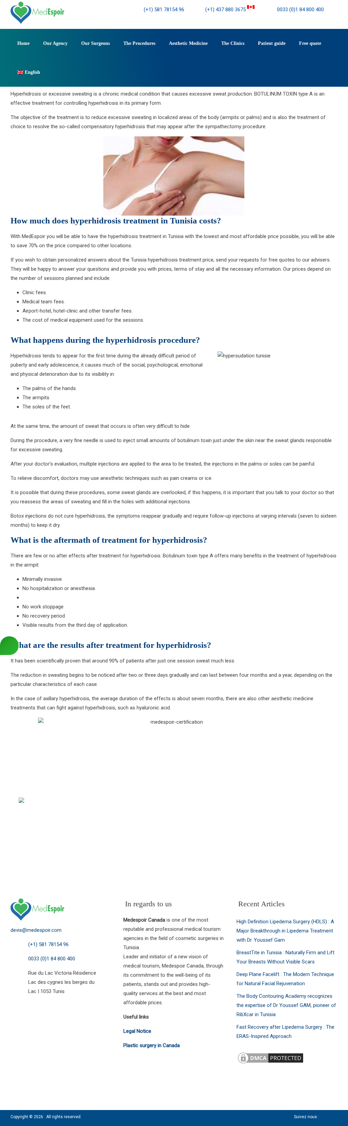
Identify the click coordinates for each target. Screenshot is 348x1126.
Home (23, 43)
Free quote (310, 43)
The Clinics (232, 43)
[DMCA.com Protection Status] (270, 1056)
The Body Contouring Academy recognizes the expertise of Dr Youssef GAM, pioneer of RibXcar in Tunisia (286, 1005)
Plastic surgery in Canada (151, 1045)
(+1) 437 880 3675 (226, 9)
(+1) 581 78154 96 (164, 9)
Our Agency (55, 43)
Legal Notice (137, 1031)
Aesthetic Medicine (188, 43)
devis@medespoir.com (36, 930)
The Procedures (139, 43)
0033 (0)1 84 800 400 (300, 9)
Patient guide (271, 43)
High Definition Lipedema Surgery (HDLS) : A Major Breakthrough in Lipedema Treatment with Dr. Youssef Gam (285, 931)
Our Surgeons (95, 43)
